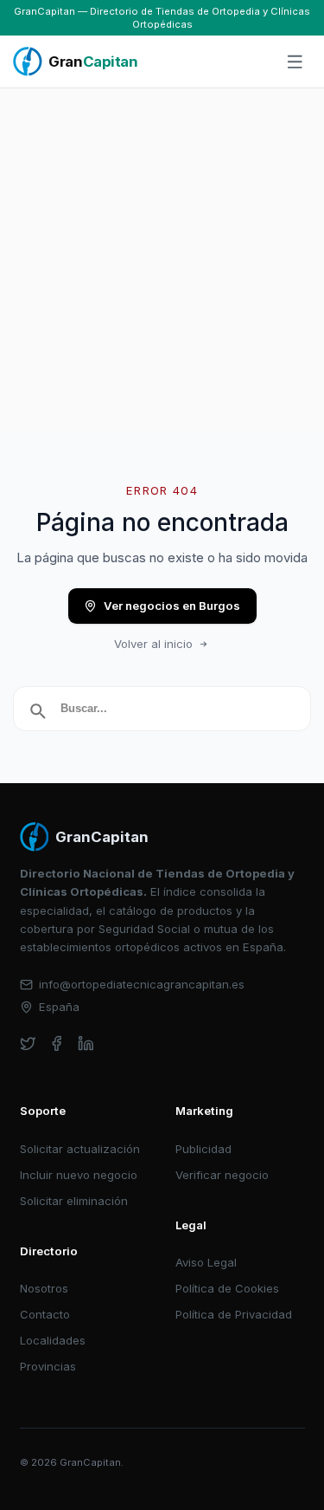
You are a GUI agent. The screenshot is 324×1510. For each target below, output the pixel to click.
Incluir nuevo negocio (78, 1175)
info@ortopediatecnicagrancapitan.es (142, 984)
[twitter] (28, 1043)
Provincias (48, 1366)
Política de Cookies (227, 1288)
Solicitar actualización (80, 1149)
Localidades (53, 1340)
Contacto (45, 1314)
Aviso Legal (206, 1262)
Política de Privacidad (233, 1314)
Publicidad (203, 1149)
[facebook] (56, 1043)
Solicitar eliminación (74, 1201)
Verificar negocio (222, 1175)
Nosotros (44, 1288)
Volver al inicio (153, 644)
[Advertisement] (162, 259)
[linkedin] (86, 1043)
